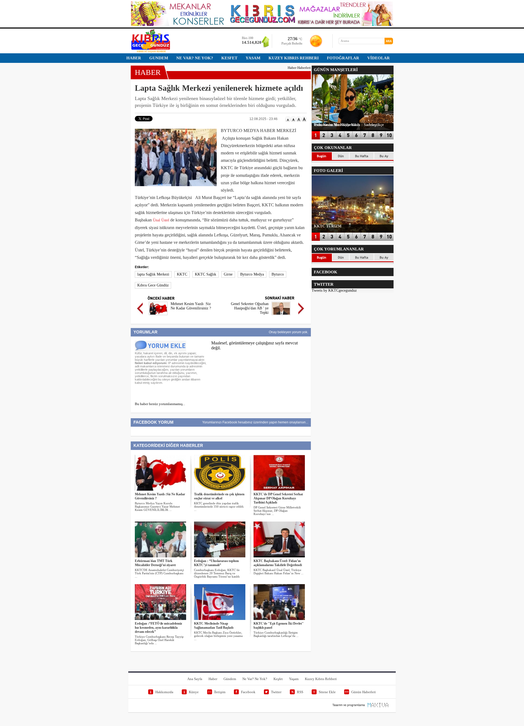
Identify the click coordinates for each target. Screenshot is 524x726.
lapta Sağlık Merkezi (153, 274)
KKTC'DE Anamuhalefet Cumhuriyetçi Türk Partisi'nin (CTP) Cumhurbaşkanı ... (159, 573)
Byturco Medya (252, 274)
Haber (213, 679)
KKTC (182, 274)
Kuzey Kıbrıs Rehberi (321, 679)
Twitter (276, 692)
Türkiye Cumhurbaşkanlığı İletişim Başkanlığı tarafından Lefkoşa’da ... (276, 634)
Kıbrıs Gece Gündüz (153, 285)
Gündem (230, 679)
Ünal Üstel (161, 220)
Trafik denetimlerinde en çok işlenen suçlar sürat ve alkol (219, 496)
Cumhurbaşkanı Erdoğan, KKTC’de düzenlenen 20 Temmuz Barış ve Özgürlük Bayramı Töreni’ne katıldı (217, 573)
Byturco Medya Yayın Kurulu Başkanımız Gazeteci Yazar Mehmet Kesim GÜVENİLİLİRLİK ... (157, 506)
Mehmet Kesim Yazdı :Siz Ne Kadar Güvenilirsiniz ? (191, 306)
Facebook (248, 692)
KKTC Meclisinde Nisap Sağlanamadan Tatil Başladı (213, 626)
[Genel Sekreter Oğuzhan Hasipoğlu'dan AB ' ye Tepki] (281, 316)
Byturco (278, 274)
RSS (300, 692)
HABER (148, 72)
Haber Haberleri (299, 68)
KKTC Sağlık (205, 274)
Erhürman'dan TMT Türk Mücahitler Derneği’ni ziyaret (155, 563)
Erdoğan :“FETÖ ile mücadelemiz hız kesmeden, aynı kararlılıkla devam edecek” (158, 628)
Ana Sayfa (194, 679)
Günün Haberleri (363, 692)
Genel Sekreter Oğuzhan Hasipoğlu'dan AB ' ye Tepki (250, 308)
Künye (194, 692)
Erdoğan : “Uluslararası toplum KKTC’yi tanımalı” (216, 563)
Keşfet (278, 679)
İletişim (219, 692)
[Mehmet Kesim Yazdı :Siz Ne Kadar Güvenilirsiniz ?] (158, 316)
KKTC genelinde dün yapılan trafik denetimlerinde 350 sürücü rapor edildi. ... (219, 506)
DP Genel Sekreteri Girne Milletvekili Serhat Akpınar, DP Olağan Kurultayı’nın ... (277, 511)
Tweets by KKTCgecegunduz (334, 290)
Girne (228, 274)
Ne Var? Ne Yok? (254, 679)
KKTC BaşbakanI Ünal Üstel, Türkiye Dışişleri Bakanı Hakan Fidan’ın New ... (278, 571)
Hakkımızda (164, 692)
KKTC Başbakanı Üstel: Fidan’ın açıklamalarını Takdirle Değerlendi (278, 563)
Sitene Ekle (327, 692)
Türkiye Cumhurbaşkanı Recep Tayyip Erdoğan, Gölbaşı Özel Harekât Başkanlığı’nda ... (159, 640)
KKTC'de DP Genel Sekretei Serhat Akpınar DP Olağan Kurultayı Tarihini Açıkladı (278, 498)
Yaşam (294, 679)
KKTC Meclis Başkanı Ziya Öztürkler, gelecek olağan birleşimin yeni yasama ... (218, 636)
